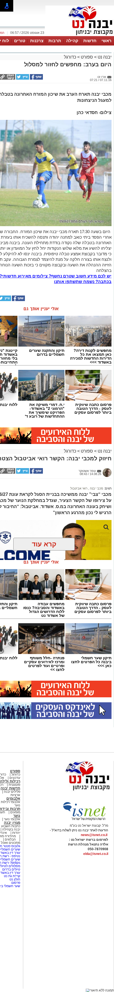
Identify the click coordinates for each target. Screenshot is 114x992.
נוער (16, 816)
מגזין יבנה (12, 823)
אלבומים (13, 798)
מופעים (15, 812)
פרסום (15, 883)
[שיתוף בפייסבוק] (36, 78)
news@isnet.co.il (94, 835)
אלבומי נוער (12, 819)
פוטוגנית (14, 785)
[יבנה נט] (76, 791)
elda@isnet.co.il (95, 854)
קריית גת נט (12, 876)
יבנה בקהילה (11, 829)
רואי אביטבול (78, 488)
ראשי (107, 40)
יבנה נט (104, 57)
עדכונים (14, 778)
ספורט (87, 57)
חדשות (90, 40)
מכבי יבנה (96, 488)
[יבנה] (79, 35)
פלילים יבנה (12, 792)
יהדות (16, 833)
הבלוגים (10, 839)
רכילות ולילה (10, 781)
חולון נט (14, 879)
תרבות (54, 40)
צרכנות (36, 40)
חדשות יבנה (10, 788)
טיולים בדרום (10, 869)
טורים (19, 40)
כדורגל (70, 57)
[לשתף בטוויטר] (22, 78)
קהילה (72, 40)
